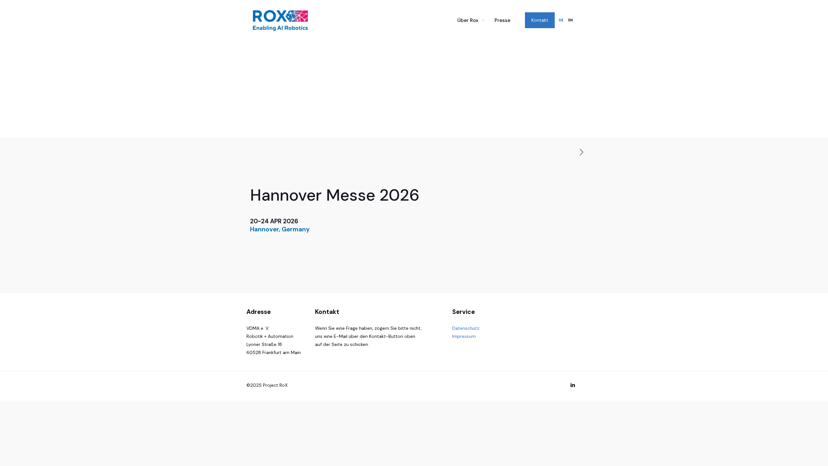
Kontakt (539, 20)
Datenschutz (465, 328)
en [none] (570, 20)
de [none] (561, 20)
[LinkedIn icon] (572, 385)
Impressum (464, 336)
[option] (570, 20)
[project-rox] (280, 20)
